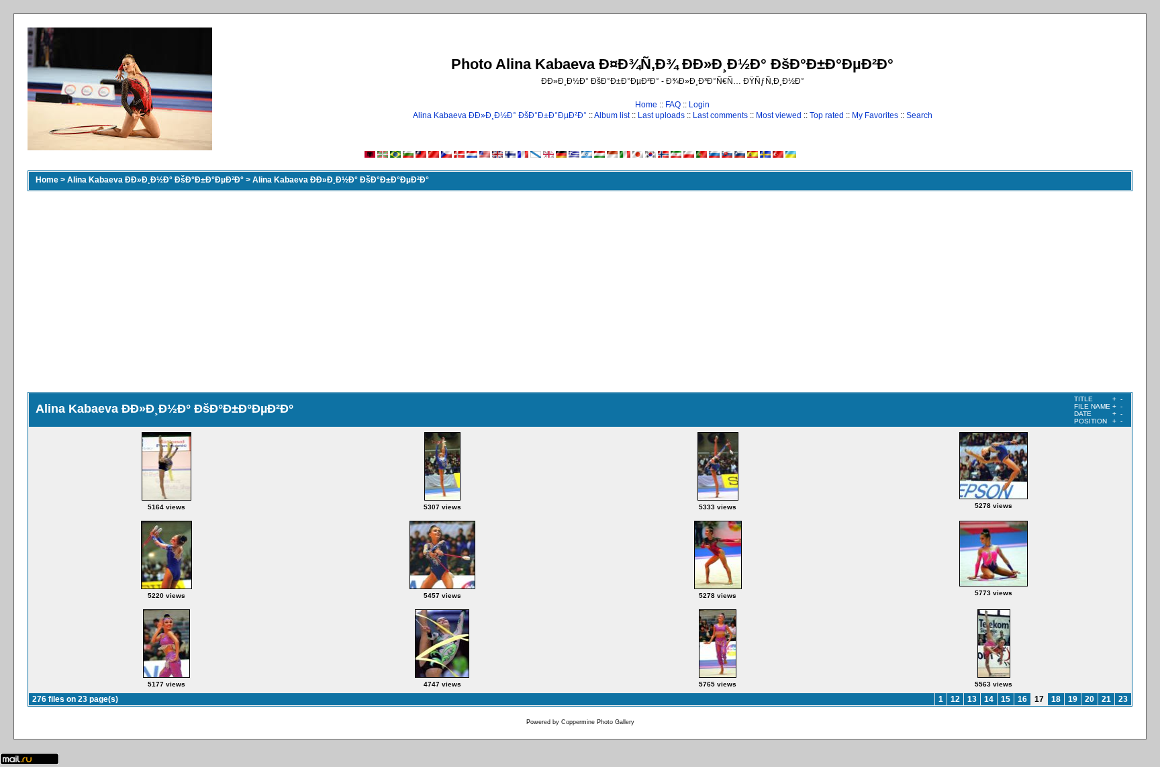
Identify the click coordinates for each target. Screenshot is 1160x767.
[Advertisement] (580, 291)
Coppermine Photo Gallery (597, 722)
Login (699, 104)
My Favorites (875, 115)
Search (919, 115)
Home (646, 104)
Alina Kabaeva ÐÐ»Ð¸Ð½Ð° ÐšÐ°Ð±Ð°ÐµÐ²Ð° (500, 115)
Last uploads (661, 115)
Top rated (827, 115)
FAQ (673, 104)
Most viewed (779, 115)
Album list (612, 115)
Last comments (720, 115)
